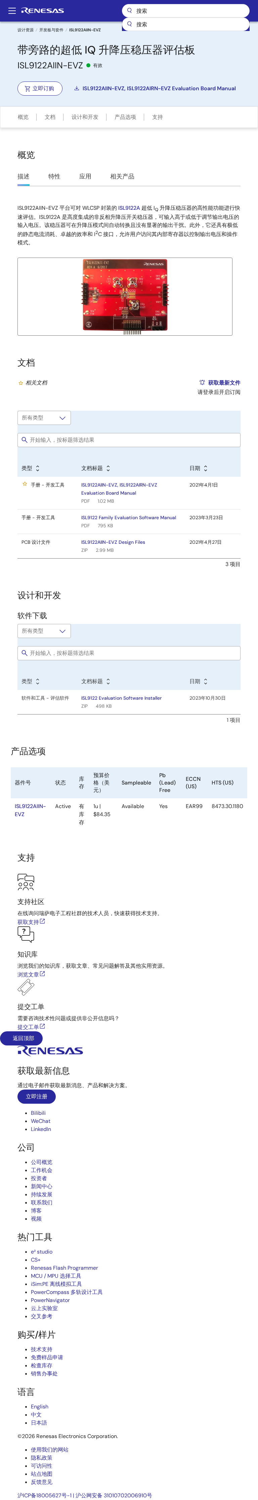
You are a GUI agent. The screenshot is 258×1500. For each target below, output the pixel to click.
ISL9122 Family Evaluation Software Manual (128, 517)
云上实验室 (44, 1308)
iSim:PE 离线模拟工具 (56, 1284)
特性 (54, 176)
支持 (157, 117)
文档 (50, 117)
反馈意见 (41, 1482)
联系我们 (41, 1202)
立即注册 (36, 1096)
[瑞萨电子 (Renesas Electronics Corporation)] (42, 11)
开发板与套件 (51, 30)
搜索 (186, 11)
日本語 (39, 1422)
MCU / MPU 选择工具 (56, 1275)
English (39, 1406)
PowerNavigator (50, 1300)
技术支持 (41, 1349)
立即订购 (43, 88)
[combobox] (186, 24)
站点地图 (41, 1473)
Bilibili (38, 1112)
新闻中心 (41, 1186)
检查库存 (41, 1365)
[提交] (129, 24)
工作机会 (41, 1170)
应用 (85, 176)
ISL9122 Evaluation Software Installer (121, 698)
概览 (23, 117)
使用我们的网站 (50, 1449)
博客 (36, 1210)
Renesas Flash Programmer (64, 1267)
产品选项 (125, 117)
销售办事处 (44, 1373)
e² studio (41, 1251)
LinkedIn (41, 1129)
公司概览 (41, 1162)
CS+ (36, 1259)
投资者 (39, 1178)
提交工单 (28, 1027)
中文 (36, 1414)
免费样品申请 (47, 1357)
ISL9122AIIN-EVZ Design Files (113, 542)
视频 (36, 1218)
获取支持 (28, 922)
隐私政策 (41, 1457)
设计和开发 (85, 117)
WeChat (40, 1121)
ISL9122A (129, 207)
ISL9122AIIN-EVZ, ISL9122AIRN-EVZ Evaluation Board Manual (159, 88)
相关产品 (122, 176)
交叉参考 (41, 1316)
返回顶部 (22, 1038)
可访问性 (41, 1465)
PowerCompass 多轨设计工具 (67, 1292)
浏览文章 (28, 974)
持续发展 (41, 1194)
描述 (23, 176)
